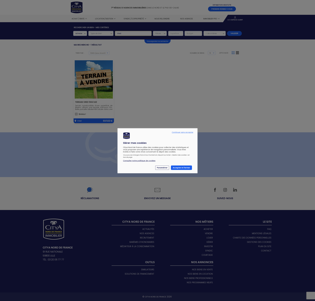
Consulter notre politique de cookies (139, 161)
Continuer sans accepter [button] (182, 132)
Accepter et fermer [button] (181, 167)
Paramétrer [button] (162, 167)
